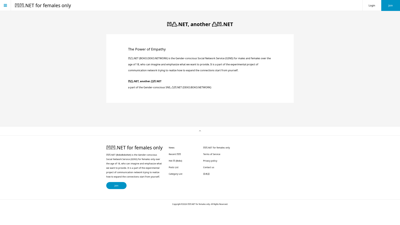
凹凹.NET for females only (43, 5)
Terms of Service (211, 154)
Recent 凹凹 (175, 154)
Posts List (173, 167)
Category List (175, 173)
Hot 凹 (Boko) (175, 160)
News (172, 147)
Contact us (208, 167)
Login (372, 5)
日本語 (206, 173)
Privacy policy (210, 160)
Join (390, 5)
